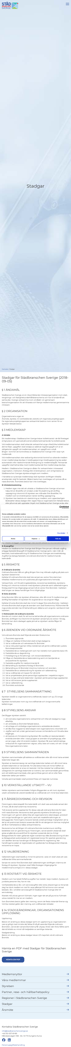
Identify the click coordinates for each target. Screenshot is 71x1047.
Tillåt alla (58, 538)
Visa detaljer (61, 533)
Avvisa (13, 538)
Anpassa (34, 538)
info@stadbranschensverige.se (15, 1031)
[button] (67, 4)
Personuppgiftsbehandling (13, 1045)
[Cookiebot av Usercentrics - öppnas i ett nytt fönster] (61, 507)
